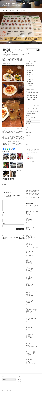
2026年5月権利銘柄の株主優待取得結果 (32, 190)
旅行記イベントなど (29, 125)
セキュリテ (28, 121)
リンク (17, 10)
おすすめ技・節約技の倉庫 (30, 61)
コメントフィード (21, 383)
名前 (3, 212)
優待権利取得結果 (29, 65)
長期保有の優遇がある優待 (31, 111)
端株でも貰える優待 (30, 113)
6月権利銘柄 (29, 76)
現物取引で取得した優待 (31, 99)
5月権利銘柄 (29, 74)
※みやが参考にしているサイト (32, 161)
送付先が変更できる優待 (31, 95)
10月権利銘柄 (29, 83)
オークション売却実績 (29, 117)
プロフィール (4, 10)
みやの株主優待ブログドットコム (16, 4)
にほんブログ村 (29, 156)
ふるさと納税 (28, 119)
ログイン (19, 379)
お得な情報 (28, 59)
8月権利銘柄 (29, 79)
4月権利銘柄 (29, 72)
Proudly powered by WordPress (7, 390)
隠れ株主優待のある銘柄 (31, 97)
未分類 (27, 129)
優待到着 (27, 91)
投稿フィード (20, 381)
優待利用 (5, 184)
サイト (3, 223)
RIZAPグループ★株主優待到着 (31, 197)
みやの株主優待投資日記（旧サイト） (33, 152)
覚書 (27, 127)
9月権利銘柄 (29, 81)
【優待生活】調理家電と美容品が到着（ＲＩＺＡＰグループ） (32, 198)
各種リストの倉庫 (29, 63)
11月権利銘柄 (29, 85)
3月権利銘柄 (29, 70)
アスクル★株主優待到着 (31, 191)
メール (3, 218)
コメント (4, 198)
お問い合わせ (23, 10)
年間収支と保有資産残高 (30, 89)
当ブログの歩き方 (11, 10)
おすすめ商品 (28, 123)
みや (9, 48)
